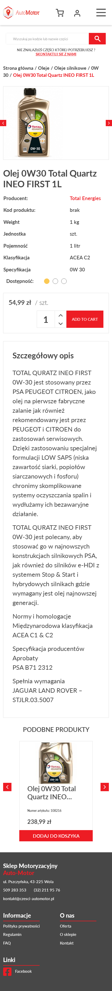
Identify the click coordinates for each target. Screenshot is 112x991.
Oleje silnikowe (70, 68)
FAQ (7, 943)
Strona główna (18, 68)
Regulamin (12, 934)
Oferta (65, 926)
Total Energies (85, 198)
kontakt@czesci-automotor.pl (28, 898)
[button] (77, 12)
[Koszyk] (61, 12)
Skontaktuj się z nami (56, 53)
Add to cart (85, 319)
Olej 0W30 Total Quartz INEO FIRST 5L (51, 796)
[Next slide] (109, 123)
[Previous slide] (3, 123)
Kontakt (66, 943)
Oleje (43, 68)
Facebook (23, 971)
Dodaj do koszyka (56, 835)
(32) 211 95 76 (47, 890)
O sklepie (68, 934)
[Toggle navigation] (101, 12)
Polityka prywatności (21, 926)
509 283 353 (14, 890)
